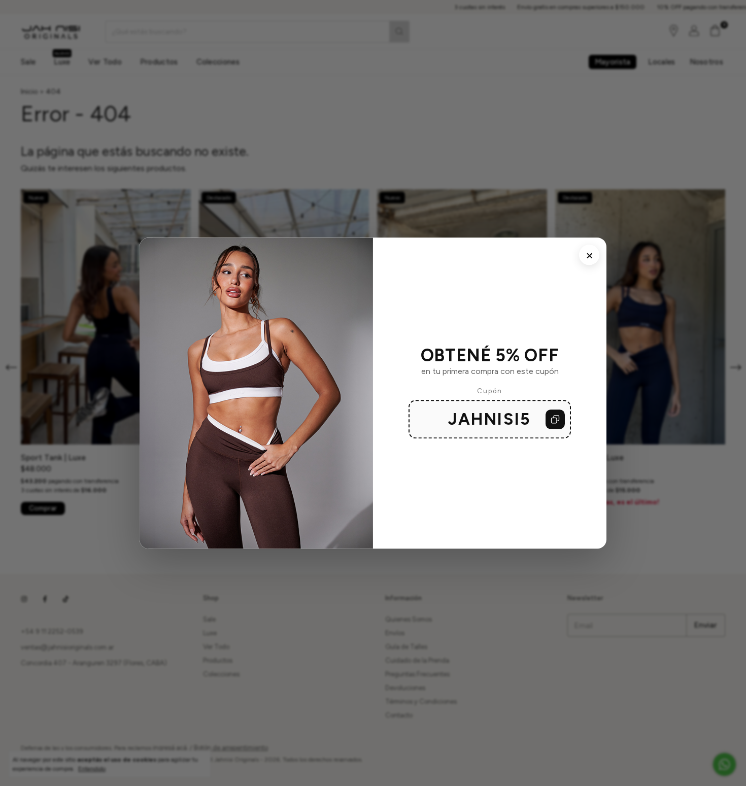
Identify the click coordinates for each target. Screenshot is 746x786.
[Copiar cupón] (555, 419)
